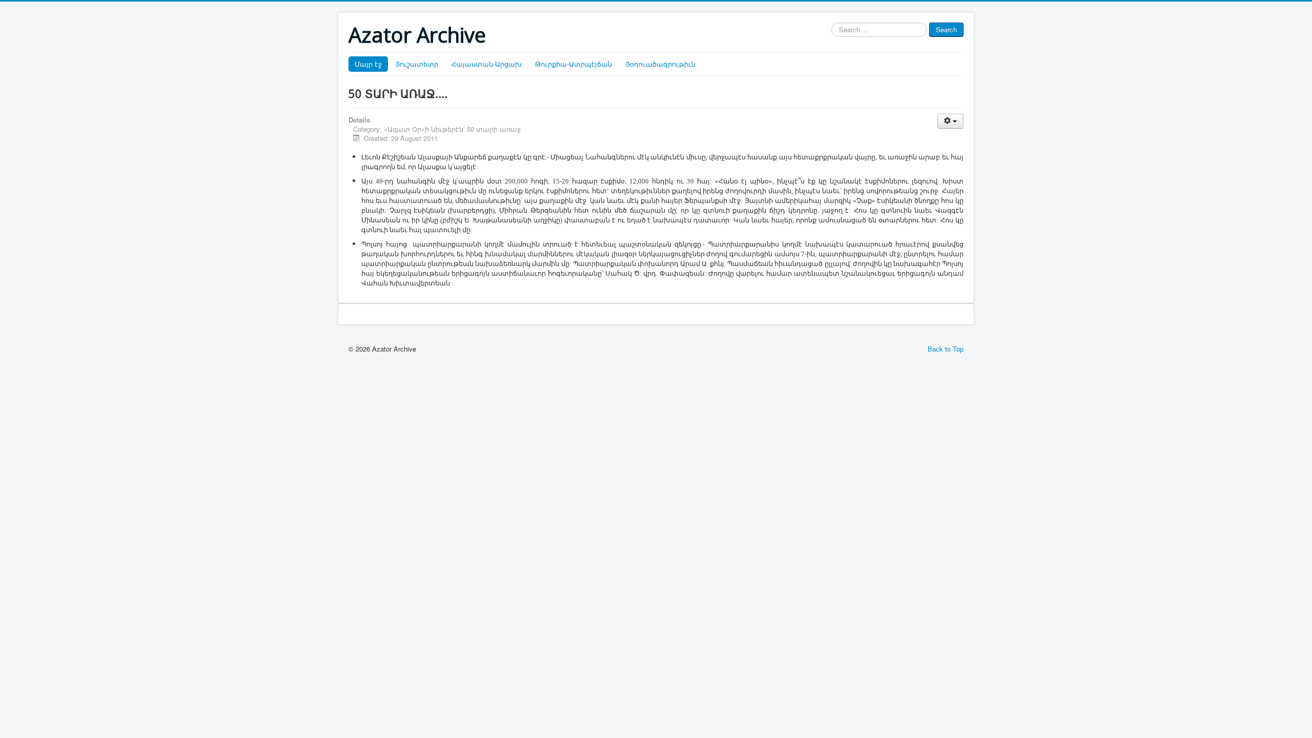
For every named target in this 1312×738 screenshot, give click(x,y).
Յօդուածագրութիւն (660, 64)
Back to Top (945, 349)
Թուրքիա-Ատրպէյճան (573, 64)
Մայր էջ (368, 64)
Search (946, 29)
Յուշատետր (416, 64)
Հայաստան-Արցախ (487, 64)
